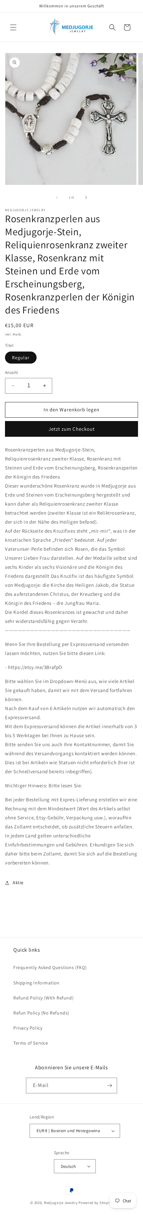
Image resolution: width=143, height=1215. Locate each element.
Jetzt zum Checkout (72, 429)
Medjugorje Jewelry (61, 1202)
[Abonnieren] (109, 1085)
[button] (13, 27)
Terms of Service (30, 1043)
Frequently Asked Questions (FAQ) (49, 967)
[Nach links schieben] (57, 197)
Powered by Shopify (95, 1202)
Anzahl (11, 372)
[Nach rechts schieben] (86, 197)
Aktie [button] (18, 883)
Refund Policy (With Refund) (43, 998)
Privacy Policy (27, 1028)
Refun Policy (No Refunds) (41, 1013)
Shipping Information (36, 983)
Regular (21, 358)
